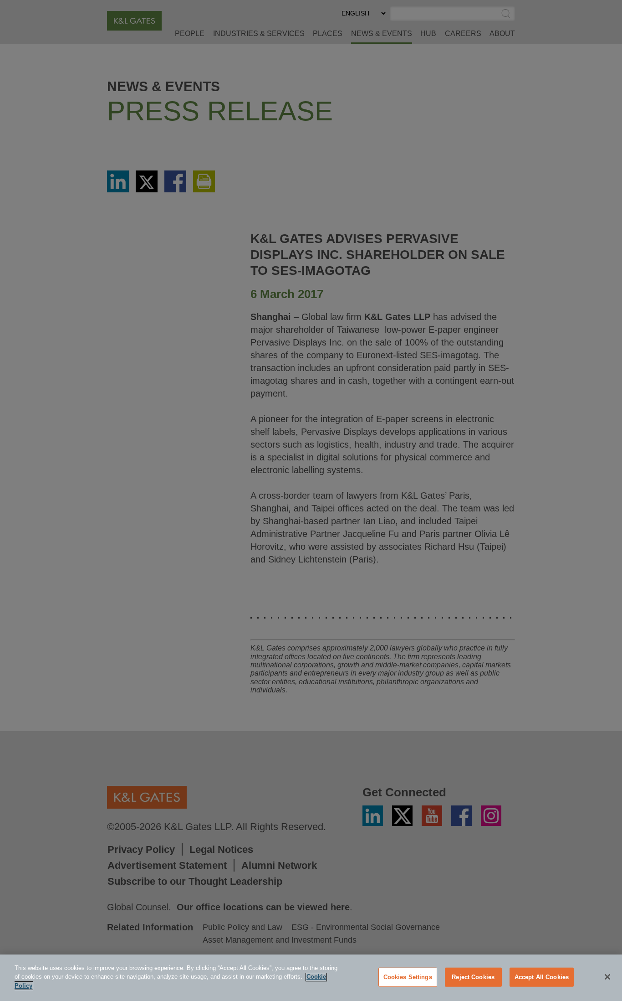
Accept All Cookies (542, 977)
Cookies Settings (407, 977)
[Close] (607, 977)
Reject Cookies (473, 977)
